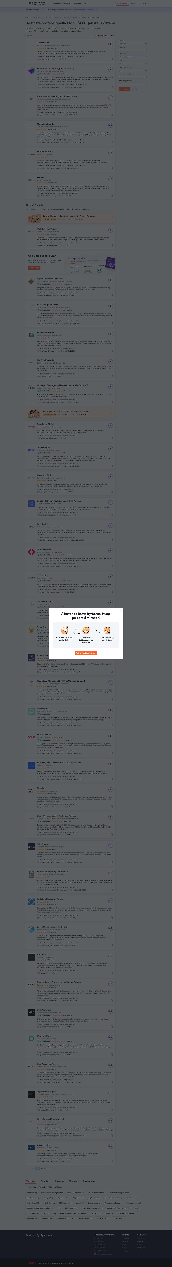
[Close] (121, 610)
